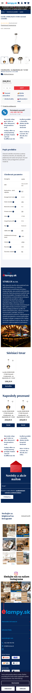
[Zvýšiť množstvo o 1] (9, 88)
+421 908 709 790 (16, 112)
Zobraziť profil (25, 516)
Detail (8, 425)
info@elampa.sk (9, 646)
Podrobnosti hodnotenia (8, 25)
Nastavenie (15, 683)
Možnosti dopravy (9, 74)
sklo (22, 202)
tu (21, 678)
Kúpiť (22, 88)
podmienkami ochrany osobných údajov (15, 492)
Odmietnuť (8, 689)
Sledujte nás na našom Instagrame (16, 578)
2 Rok (22, 242)
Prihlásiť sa (7, 497)
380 (22, 211)
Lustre (23, 179)
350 (22, 231)
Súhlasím (23, 689)
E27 (22, 191)
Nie (22, 252)
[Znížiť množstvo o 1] (4, 88)
